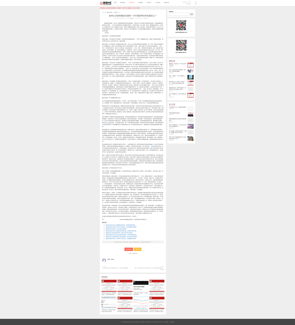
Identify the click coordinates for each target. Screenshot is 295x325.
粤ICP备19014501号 (158, 322)
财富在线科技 (106, 3)
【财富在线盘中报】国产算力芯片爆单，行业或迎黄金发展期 (120, 227)
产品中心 (149, 2)
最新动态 (122, 2)
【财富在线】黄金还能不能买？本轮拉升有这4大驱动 (118, 232)
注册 (196, 3)
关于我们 (157, 2)
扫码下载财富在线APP (181, 52)
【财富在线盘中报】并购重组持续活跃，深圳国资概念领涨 (120, 225)
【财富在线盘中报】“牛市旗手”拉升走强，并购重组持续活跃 (120, 238)
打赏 (138, 249)
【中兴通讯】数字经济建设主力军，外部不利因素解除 (115, 268)
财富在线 (171, 11)
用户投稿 (184, 2)
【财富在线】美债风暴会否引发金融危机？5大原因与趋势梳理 (121, 236)
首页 (115, 2)
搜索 (192, 14)
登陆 (196, 2)
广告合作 (189, 2)
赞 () (129, 249)
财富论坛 (166, 2)
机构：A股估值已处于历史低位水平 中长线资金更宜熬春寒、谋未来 (149, 268)
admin (112, 259)
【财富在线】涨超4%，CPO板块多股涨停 (116, 229)
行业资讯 (131, 2)
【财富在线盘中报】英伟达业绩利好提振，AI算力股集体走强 (120, 234)
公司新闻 (140, 2)
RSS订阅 (189, 3)
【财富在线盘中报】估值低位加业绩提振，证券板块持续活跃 (120, 230)
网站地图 (138, 322)
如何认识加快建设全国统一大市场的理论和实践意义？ (133, 15)
